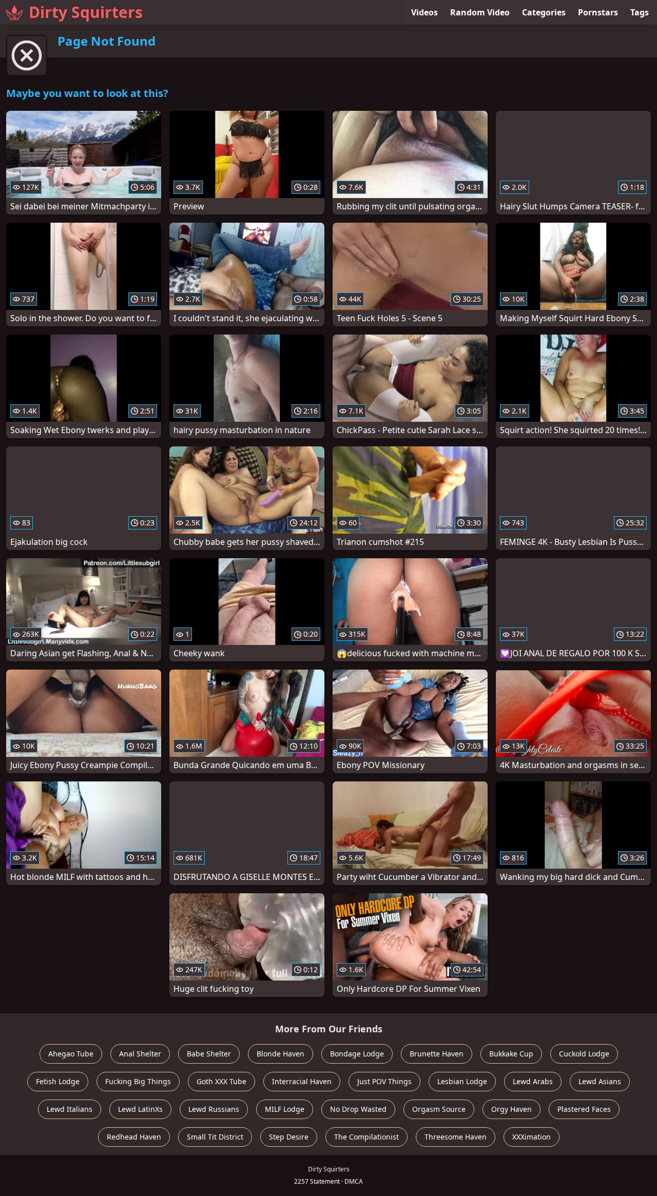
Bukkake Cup (511, 1053)
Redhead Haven (134, 1137)
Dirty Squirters (86, 12)
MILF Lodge (284, 1109)
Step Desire (288, 1137)
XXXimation (531, 1137)
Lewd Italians (69, 1109)
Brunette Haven (436, 1053)
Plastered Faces (584, 1109)
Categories (544, 12)
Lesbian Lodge (462, 1081)
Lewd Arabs (533, 1081)
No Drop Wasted (358, 1109)
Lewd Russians (213, 1109)
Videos (424, 12)
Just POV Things (384, 1081)
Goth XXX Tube (221, 1081)
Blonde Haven (280, 1053)
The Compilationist (366, 1137)
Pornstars (598, 12)
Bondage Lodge (357, 1053)
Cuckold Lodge (584, 1053)
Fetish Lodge (58, 1081)
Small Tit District (215, 1137)
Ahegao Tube (70, 1053)
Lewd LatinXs (140, 1109)
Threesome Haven (455, 1137)
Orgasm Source (439, 1109)
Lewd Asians (599, 1081)
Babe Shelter (209, 1053)
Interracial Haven (302, 1081)
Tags (639, 12)
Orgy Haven (511, 1109)
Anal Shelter (140, 1053)
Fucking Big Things (138, 1081)
